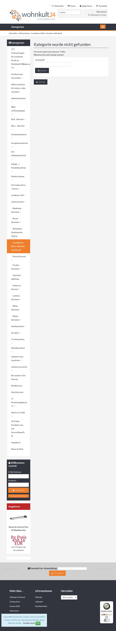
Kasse (72, 6)
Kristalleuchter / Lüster (18, 187)
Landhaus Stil (17, 195)
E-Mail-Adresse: (14, 472)
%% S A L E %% (18, 412)
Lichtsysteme (17, 202)
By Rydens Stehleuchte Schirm (17, 232)
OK (38, 623)
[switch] (106, 620)
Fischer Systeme (15, 267)
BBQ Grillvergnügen (18, 109)
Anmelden (102, 6)
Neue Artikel (17, 449)
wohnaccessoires (19, 367)
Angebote (16, 442)
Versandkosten (18, 550)
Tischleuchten (17, 339)
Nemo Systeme (15, 318)
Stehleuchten (17, 326)
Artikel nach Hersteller (17, 76)
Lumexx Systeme (15, 297)
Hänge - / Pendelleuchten (18, 166)
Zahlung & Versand (17, 597)
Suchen (43, 70)
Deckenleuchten (18, 134)
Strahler (15, 333)
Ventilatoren (17, 392)
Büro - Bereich (17, 126)
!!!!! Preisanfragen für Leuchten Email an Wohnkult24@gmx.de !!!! (20, 58)
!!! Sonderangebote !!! (19, 402)
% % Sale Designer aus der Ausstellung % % (17, 428)
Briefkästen (16, 385)
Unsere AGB (15, 606)
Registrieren (87, 6)
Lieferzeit (39, 602)
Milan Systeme (15, 308)
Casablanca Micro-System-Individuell (18, 246)
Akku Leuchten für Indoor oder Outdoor (18, 88)
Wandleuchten (18, 348)
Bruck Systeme (15, 220)
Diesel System (19, 256)
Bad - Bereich (17, 119)
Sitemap (38, 597)
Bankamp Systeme (16, 210)
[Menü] (111, 603)
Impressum (14, 611)
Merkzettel (58, 6)
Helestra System (16, 287)
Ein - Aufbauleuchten (18, 153)
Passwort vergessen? (18, 496)
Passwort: (12, 480)
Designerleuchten (19, 143)
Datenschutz (15, 602)
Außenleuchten (18, 98)
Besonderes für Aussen (18, 377)
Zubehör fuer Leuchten (17, 358)
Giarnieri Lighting (16, 277)
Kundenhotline (41, 606)
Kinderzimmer (17, 176)
